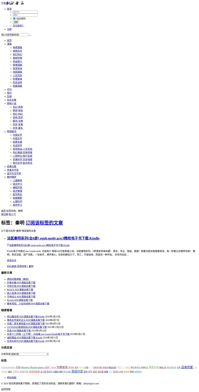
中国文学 (17, 135)
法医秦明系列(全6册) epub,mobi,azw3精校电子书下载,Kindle (53, 238)
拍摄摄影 (17, 198)
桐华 (10, 372)
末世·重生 (18, 128)
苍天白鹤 (67, 372)
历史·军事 (18, 124)
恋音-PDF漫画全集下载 (19, 330)
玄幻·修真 (18, 107)
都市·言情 (18, 121)
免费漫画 (17, 47)
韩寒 (132, 372)
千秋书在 (5, 3)
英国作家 (77, 371)
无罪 (179, 368)
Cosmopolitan (8, 367)
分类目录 (5, 354)
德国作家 (154, 367)
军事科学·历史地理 (22, 159)
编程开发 (17, 187)
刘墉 (91, 368)
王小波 (43, 372)
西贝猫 (101, 372)
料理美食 (17, 79)
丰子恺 (71, 367)
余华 (76, 368)
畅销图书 (11, 131)
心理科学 (17, 201)
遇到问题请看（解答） (18, 279)
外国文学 (17, 138)
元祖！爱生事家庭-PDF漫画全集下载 (26, 323)
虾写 (90, 372)
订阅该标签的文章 (44, 222)
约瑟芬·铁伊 (58, 372)
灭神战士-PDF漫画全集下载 (21, 296)
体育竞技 (17, 68)
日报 (9, 96)
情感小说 (162, 368)
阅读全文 (11, 260)
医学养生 (17, 194)
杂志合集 (11, 100)
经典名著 (17, 142)
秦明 (31, 266)
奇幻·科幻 (18, 114)
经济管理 (17, 191)
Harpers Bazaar (29, 367)
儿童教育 (17, 180)
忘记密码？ (18, 26)
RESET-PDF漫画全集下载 (20, 289)
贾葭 (106, 372)
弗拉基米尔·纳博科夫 (139, 367)
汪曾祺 (15, 372)
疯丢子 (50, 372)
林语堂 (4, 372)
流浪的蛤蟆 (34, 372)
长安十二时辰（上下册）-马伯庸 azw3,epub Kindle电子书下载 (38, 334)
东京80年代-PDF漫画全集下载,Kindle (26, 341)
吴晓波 (105, 368)
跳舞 (110, 372)
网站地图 (11, 377)
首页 (9, 40)
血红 (95, 371)
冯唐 (86, 367)
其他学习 (17, 205)
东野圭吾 (62, 367)
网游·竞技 (18, 110)
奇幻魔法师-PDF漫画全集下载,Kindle (26, 316)
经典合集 (11, 166)
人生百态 (17, 75)
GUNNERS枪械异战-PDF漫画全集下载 (27, 327)
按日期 (4, 214)
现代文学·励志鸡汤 (22, 163)
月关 (195, 368)
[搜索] (30, 35)
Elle (18, 367)
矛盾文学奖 (13, 170)
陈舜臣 (126, 372)
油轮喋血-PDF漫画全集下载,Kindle (24, 337)
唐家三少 (121, 367)
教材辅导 (11, 177)
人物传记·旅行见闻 (22, 156)
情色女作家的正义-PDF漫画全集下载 (26, 320)
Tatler (53, 367)
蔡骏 (86, 372)
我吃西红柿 (171, 368)
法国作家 (24, 371)
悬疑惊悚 (17, 58)
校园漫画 (17, 72)
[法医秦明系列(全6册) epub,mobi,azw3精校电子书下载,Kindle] (38, 245)
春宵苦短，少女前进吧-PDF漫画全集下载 (28, 303)
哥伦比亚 (112, 368)
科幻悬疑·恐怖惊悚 (22, 152)
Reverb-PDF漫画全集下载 (20, 300)
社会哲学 (17, 145)
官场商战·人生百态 (22, 149)
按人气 (12, 214)
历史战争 (17, 82)
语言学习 (17, 184)
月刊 (9, 89)
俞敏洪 (81, 368)
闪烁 (121, 372)
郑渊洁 (116, 372)
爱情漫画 (17, 65)
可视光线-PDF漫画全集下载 (21, 286)
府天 (128, 367)
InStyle (41, 367)
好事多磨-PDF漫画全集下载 (21, 282)
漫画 (9, 44)
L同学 (46, 368)
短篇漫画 (17, 86)
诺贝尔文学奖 (14, 173)
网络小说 (11, 103)
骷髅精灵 (138, 372)
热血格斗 (17, 61)
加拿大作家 (97, 368)
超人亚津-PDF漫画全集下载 (21, 293)
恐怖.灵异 (18, 117)
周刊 (9, 93)
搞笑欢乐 (17, 51)
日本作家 (187, 367)
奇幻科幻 (17, 54)
